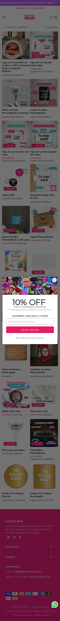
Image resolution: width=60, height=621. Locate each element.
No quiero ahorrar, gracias (30, 338)
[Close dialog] (54, 280)
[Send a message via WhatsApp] (55, 604)
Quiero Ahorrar (30, 329)
